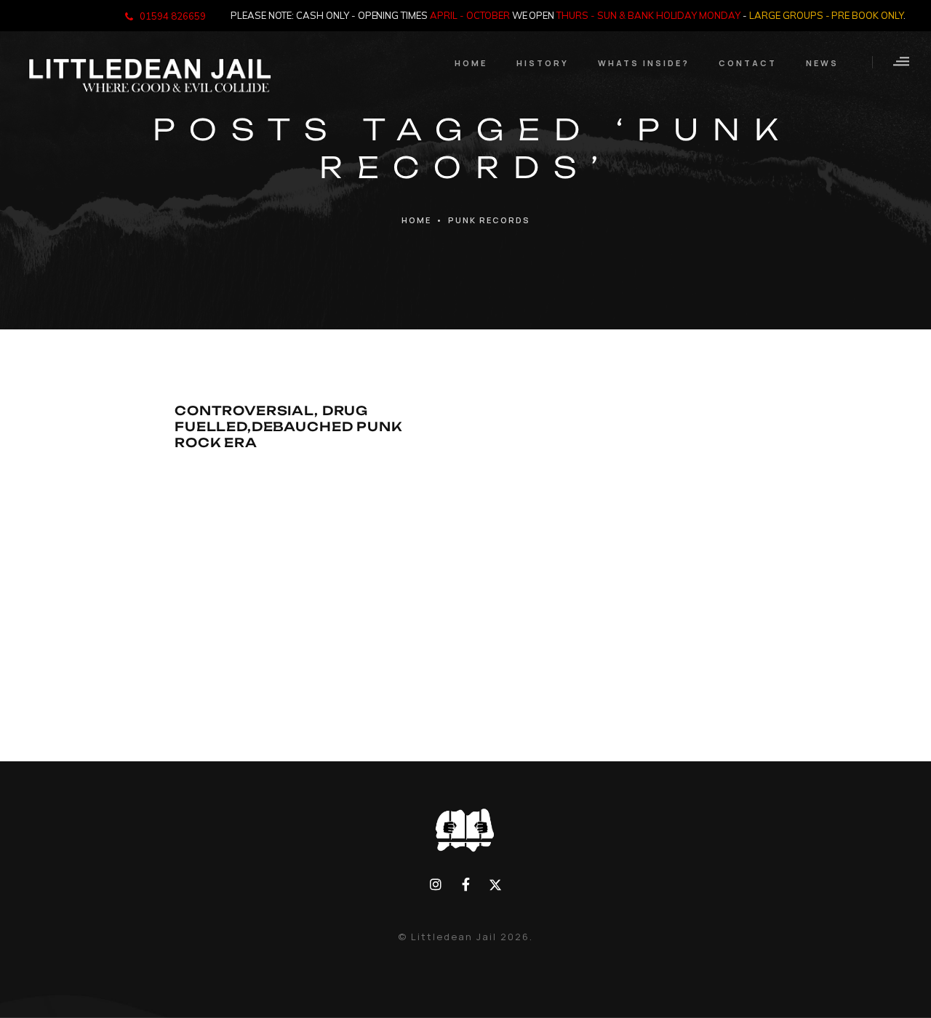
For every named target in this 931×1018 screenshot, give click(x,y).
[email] (466, 884)
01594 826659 (173, 16)
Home (416, 220)
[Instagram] (436, 884)
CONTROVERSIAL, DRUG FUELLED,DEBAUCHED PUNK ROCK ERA (288, 426)
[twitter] (495, 884)
